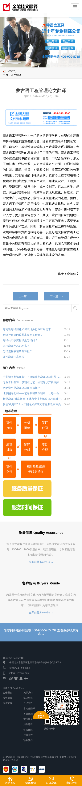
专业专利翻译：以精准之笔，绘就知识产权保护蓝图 (33, 382)
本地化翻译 (29, 708)
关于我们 (28, 692)
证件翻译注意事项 (13, 356)
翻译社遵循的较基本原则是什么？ (23, 334)
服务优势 (7, 698)
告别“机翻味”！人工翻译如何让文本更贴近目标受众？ (33, 404)
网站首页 (10, 782)
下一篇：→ (56, 296)
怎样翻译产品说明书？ (16, 345)
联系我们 (28, 740)
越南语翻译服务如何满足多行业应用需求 (27, 329)
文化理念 (7, 692)
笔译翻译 (28, 698)
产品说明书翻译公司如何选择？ (21, 387)
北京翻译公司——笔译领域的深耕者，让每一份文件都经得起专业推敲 (33, 393)
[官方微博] (11, 678)
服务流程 (28, 724)
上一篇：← (25, 296)
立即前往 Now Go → (41, 561)
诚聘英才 (28, 735)
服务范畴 (7, 703)
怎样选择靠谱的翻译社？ (17, 351)
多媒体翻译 (29, 713)
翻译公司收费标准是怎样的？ (20, 340)
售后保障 (28, 729)
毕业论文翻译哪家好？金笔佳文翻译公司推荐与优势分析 (33, 376)
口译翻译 (28, 703)
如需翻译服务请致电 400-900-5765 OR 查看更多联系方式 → (41, 632)
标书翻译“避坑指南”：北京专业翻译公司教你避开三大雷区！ (33, 398)
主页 (5, 75)
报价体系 (28, 719)
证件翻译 (16, 75)
